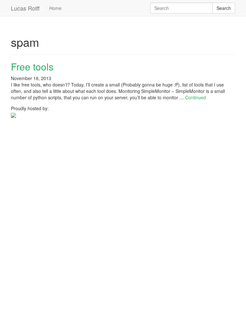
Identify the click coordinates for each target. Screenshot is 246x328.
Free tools (32, 66)
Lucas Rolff (25, 8)
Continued (195, 97)
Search (224, 8)
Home (55, 8)
